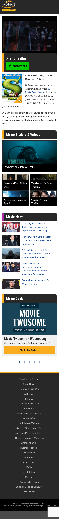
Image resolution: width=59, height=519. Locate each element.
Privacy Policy (9, 505)
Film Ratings (29, 491)
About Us (29, 457)
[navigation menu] (53, 6)
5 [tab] (39, 362)
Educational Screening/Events (29, 433)
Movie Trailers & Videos (23, 135)
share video (20, 65)
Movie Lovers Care (29, 403)
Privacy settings (36, 505)
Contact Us (29, 462)
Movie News (14, 217)
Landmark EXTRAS (29, 388)
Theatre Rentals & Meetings (29, 437)
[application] (29, 36)
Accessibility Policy (29, 481)
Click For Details (29, 350)
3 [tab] (29, 362)
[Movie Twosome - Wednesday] (29, 318)
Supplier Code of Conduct (29, 486)
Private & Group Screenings (29, 428)
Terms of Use (50, 505)
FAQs (29, 467)
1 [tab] (19, 362)
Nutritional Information (29, 413)
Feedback (29, 408)
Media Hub (29, 452)
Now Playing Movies (29, 379)
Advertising (29, 418)
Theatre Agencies (29, 447)
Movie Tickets (29, 384)
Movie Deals (14, 298)
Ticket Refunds (29, 472)
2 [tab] (24, 362)
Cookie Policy (22, 505)
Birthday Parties (29, 442)
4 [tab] (34, 362)
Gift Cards (29, 393)
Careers (29, 477)
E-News (29, 398)
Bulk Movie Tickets (29, 423)
